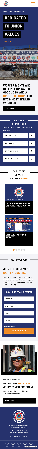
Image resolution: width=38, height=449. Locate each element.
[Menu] (33, 4)
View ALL (24, 178)
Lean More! (6, 41)
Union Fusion (10, 135)
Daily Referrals (11, 151)
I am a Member (10, 326)
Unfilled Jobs (11, 143)
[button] (14, 250)
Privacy (25, 436)
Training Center (11, 159)
